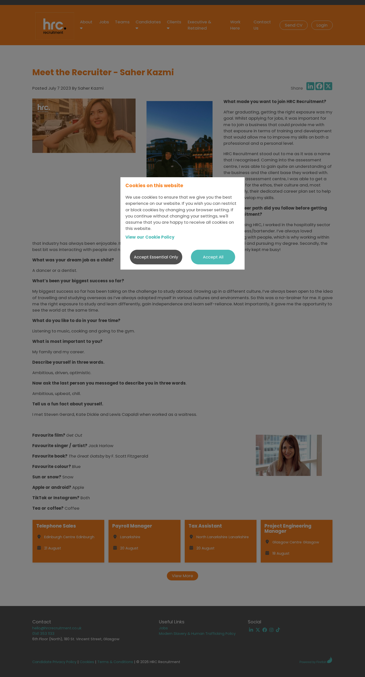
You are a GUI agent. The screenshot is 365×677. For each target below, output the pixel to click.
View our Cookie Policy (150, 237)
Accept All (213, 257)
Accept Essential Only (156, 257)
